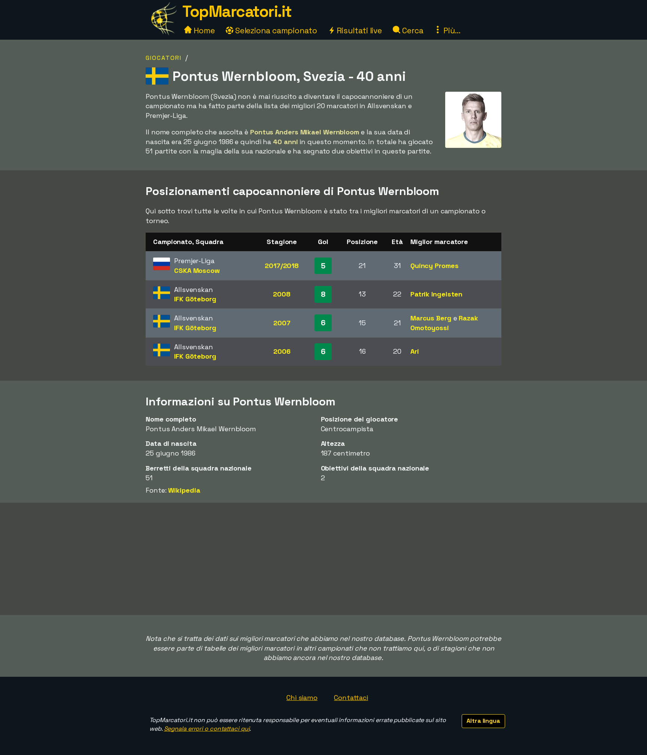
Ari (414, 351)
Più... (450, 30)
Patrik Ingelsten (436, 294)
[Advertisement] (323, 558)
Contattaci (351, 697)
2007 (282, 323)
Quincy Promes (434, 265)
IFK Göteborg (195, 299)
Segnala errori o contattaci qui (207, 729)
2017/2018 (282, 265)
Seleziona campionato (275, 30)
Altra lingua (483, 721)
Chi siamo (302, 697)
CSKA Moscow (197, 270)
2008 (282, 294)
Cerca (411, 30)
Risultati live (358, 30)
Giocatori (164, 58)
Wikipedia (184, 490)
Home (203, 30)
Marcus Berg (431, 318)
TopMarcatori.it (237, 11)
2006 (282, 351)
